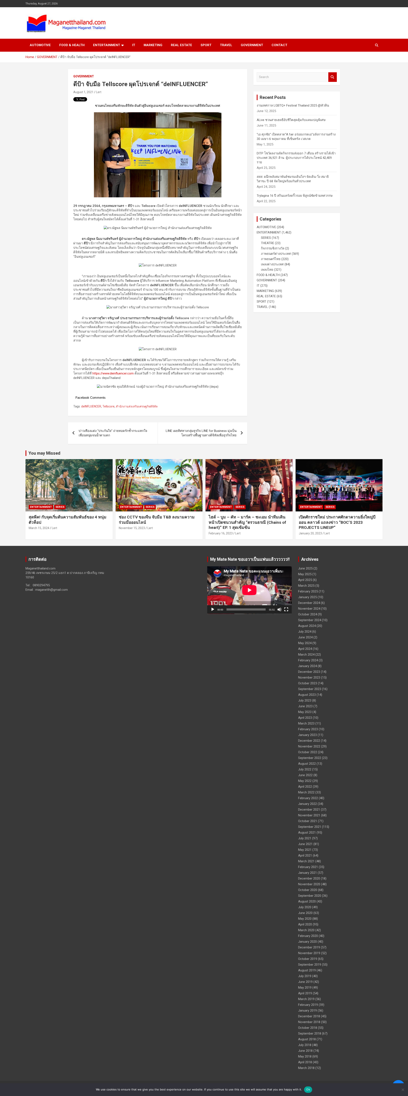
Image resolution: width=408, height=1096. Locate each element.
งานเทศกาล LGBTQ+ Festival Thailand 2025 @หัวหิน (293, 105)
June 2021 (305, 844)
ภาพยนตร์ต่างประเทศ (276, 254)
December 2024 (309, 603)
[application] (249, 590)
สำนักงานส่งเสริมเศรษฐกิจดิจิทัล (137, 406)
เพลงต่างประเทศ (272, 264)
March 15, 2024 (39, 528)
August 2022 (307, 764)
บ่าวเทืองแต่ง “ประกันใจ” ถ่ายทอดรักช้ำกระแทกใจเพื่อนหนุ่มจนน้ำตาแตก (113, 433)
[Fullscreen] (286, 609)
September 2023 (309, 689)
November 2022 (309, 746)
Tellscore (108, 406)
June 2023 (305, 706)
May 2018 (305, 1056)
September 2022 (309, 758)
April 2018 (305, 1062)
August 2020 (307, 901)
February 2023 (308, 729)
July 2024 (304, 631)
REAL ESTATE (181, 45)
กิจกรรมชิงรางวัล (272, 248)
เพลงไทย (267, 270)
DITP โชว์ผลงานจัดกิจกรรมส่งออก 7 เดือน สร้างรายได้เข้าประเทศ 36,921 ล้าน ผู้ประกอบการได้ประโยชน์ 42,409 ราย (296, 157)
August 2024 (307, 626)
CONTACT (279, 45)
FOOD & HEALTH (72, 45)
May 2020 (305, 919)
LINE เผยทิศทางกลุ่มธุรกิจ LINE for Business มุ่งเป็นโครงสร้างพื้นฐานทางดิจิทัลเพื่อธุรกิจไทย (201, 433)
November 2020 (309, 884)
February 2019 (308, 1005)
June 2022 (305, 775)
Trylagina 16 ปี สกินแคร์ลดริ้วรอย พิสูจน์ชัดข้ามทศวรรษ (295, 196)
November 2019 (309, 953)
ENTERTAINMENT (106, 45)
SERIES (266, 238)
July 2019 (304, 976)
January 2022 (307, 804)
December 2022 (309, 741)
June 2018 (305, 1051)
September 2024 (309, 620)
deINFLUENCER (91, 406)
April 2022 (305, 787)
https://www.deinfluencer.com (113, 373)
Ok (308, 1089)
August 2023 (307, 695)
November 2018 (309, 1022)
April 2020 (305, 924)
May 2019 (305, 987)
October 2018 (307, 1028)
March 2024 (306, 654)
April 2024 (305, 649)
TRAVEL (226, 45)
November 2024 (309, 609)
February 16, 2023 (221, 533)
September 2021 (309, 827)
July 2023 (304, 700)
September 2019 (309, 964)
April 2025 (305, 580)
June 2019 (305, 982)
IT (133, 45)
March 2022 (306, 792)
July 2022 (304, 769)
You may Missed (44, 453)
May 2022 (305, 781)
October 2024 (307, 614)
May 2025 (305, 574)
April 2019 (305, 993)
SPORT (206, 45)
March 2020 (306, 930)
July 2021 (304, 838)
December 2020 (309, 878)
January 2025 (307, 597)
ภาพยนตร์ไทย (270, 259)
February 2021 (308, 867)
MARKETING (153, 45)
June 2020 (305, 913)
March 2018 (306, 1068)
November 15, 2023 (132, 528)
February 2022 (308, 798)
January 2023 (307, 735)
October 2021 (307, 821)
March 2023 (306, 723)
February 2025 (308, 591)
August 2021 (307, 832)
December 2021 (309, 809)
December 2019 (309, 947)
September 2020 (309, 896)
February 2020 (308, 936)
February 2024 (308, 660)
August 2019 (307, 970)
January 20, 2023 (310, 533)
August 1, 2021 (83, 92)
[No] (403, 1089)
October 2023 (307, 683)
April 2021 (305, 855)
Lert (98, 92)
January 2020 (307, 942)
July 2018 (304, 1045)
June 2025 (305, 568)
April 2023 (305, 718)
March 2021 (306, 861)
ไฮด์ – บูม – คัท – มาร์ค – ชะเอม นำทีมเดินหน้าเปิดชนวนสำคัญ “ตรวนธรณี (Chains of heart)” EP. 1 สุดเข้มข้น (247, 522)
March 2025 (306, 586)
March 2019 (306, 999)
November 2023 (309, 677)
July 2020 (304, 907)
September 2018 (309, 1033)
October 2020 (307, 890)
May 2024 (305, 643)
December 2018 (309, 1016)
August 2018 (307, 1039)
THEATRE (267, 243)
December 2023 (309, 672)
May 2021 (305, 850)
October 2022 (307, 752)
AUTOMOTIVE (40, 45)
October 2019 (307, 959)
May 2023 (305, 712)
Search (332, 77)
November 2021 (309, 815)
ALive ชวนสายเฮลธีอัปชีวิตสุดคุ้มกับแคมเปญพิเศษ (291, 120)
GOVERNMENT (252, 45)
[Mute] (279, 609)
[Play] (213, 609)
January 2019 (307, 1010)
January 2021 (307, 873)
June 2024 (305, 637)
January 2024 (307, 666)
